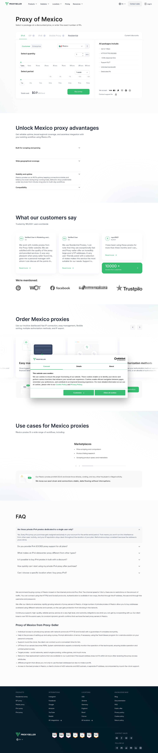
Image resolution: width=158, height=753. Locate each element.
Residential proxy (22, 697)
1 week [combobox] (78, 72)
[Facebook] (121, 738)
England (84, 708)
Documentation (129, 389)
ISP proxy (19, 700)
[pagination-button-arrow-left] (132, 327)
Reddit (51, 716)
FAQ (116, 704)
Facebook (52, 700)
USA (83, 697)
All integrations (54, 720)
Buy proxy (78, 92)
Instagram (52, 697)
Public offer (118, 708)
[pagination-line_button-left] (76, 466)
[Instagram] (140, 748)
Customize (77, 393)
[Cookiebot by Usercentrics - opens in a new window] (115, 359)
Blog (116, 697)
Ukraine (84, 700)
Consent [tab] (46, 366)
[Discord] (121, 748)
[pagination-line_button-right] (79, 466)
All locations (86, 720)
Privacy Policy (76, 384)
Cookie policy (119, 716)
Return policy (119, 720)
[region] (79, 288)
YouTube (52, 712)
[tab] (23, 35)
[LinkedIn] (136, 748)
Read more (23, 268)
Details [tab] (79, 366)
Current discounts (132, 36)
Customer (26, 46)
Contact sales (135, 4)
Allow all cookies (110, 393)
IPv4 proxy (19, 708)
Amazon (51, 708)
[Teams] (126, 738)
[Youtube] (131, 748)
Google (51, 704)
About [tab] (111, 366)
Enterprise (36, 46)
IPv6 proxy (19, 712)
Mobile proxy (20, 704)
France (84, 716)
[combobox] (71, 46)
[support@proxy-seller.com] (116, 738)
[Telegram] (131, 738)
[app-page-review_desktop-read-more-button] (137, 268)
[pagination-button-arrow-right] (139, 327)
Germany (85, 704)
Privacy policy (119, 712)
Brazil (83, 712)
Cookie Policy (61, 384)
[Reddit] (126, 748)
